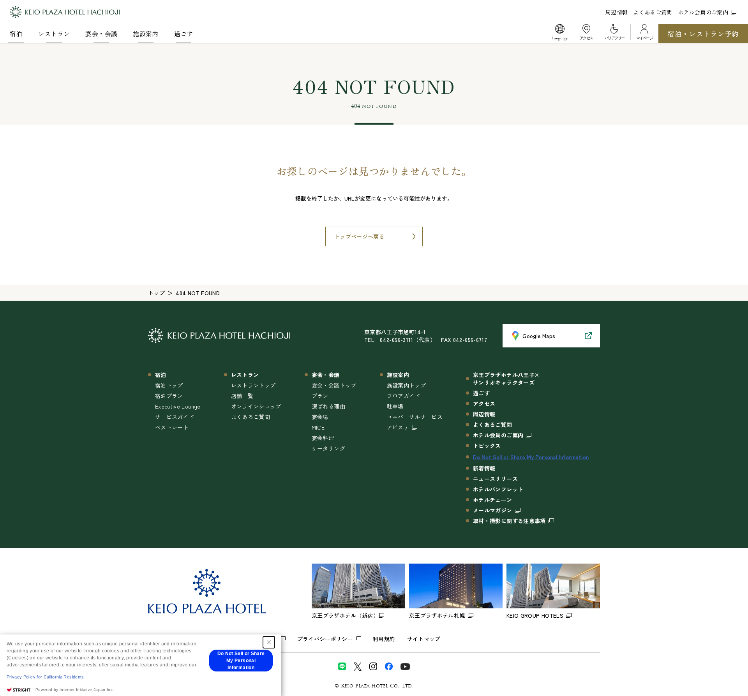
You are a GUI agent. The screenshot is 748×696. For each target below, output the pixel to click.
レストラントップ (253, 385)
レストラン (54, 33)
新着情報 (484, 468)
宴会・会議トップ (334, 385)
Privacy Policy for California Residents (45, 677)
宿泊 (16, 33)
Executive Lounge (178, 406)
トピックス (487, 445)
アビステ (398, 427)
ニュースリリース (495, 479)
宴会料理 (323, 438)
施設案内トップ (406, 385)
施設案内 (145, 33)
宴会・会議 (101, 33)
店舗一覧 (242, 396)
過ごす (183, 33)
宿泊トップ (169, 385)
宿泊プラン (169, 396)
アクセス (484, 403)
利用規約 (384, 639)
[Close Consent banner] (269, 642)
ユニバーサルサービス (415, 417)
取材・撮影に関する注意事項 (509, 521)
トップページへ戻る (359, 236)
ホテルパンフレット (498, 489)
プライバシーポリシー (325, 639)
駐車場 (395, 406)
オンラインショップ (256, 406)
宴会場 (320, 417)
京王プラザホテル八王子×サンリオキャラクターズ (506, 378)
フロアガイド (403, 396)
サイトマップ (424, 639)
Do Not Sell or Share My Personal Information (531, 456)
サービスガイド (174, 417)
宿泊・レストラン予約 (703, 33)
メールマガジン (492, 510)
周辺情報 (616, 12)
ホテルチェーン (492, 500)
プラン (320, 396)
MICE (318, 427)
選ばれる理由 (328, 406)
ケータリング (328, 448)
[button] (560, 33)
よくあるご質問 (652, 12)
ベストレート (172, 427)
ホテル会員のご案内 (703, 12)
